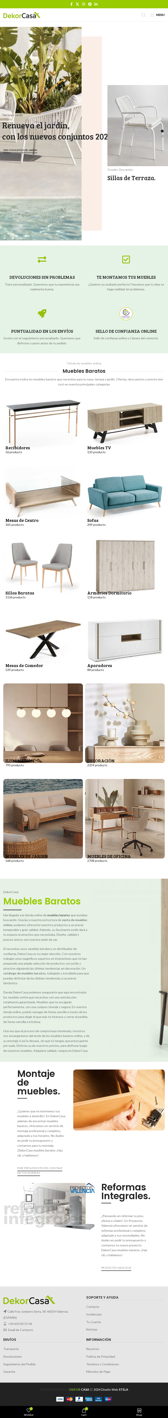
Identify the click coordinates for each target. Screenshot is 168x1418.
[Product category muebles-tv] (125, 428)
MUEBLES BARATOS (54, 1389)
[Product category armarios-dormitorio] (125, 573)
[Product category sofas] (125, 501)
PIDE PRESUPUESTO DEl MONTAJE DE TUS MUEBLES (39, 1170)
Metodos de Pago (98, 1372)
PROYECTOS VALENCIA (116, 1267)
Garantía (9, 1372)
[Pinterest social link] (90, 4)
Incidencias (94, 1314)
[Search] (143, 14)
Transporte (11, 1349)
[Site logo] (21, 14)
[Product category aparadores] (125, 646)
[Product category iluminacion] (43, 730)
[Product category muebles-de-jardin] (43, 825)
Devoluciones (12, 1356)
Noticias (91, 1329)
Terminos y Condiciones (102, 1364)
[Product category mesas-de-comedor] (43, 646)
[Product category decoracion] (125, 730)
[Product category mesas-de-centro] (43, 501)
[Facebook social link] (71, 4)
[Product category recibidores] (43, 428)
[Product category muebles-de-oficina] (125, 825)
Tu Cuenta (93, 1322)
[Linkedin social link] (96, 4)
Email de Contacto (20, 1330)
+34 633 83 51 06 (20, 1324)
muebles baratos (58, 915)
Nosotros (92, 1349)
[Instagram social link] (84, 4)
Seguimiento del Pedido (19, 1364)
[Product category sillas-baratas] (43, 573)
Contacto (92, 1307)
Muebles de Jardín (83, 147)
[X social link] (77, 4)
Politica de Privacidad (100, 1356)
